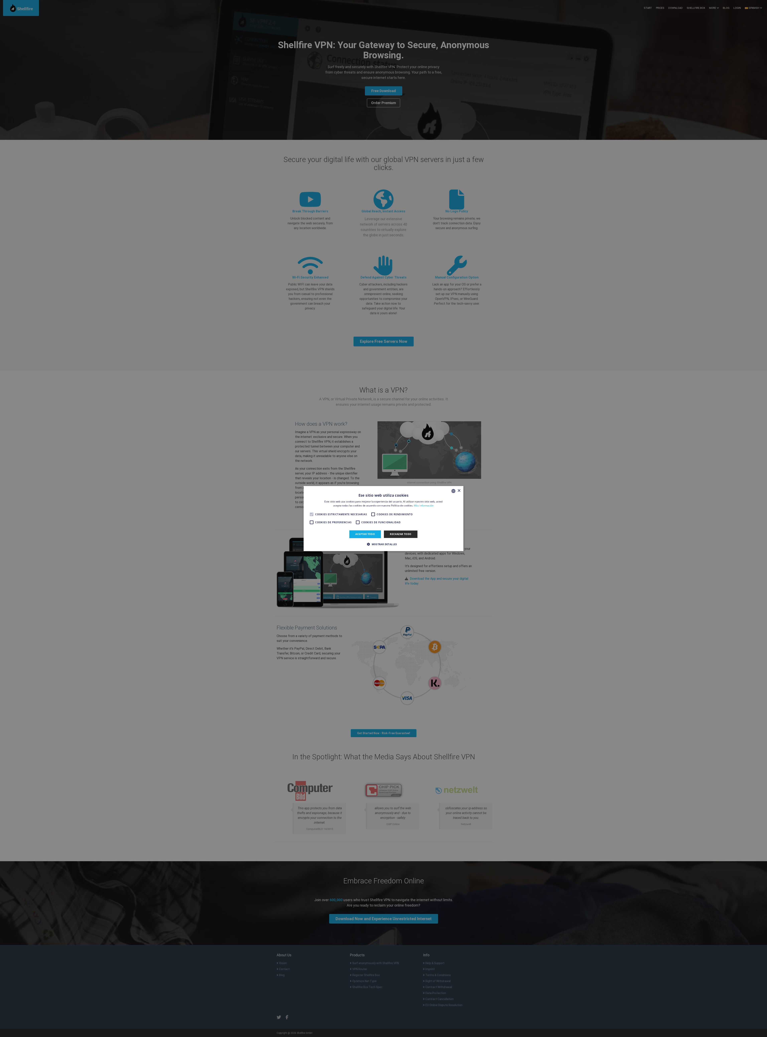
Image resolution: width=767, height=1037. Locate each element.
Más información (424, 505)
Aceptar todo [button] (365, 534)
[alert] (383, 518)
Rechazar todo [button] (400, 534)
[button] (383, 544)
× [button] (458, 490)
